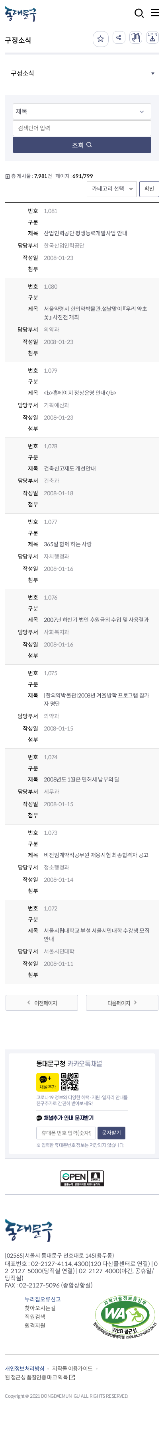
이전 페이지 (45, 1003)
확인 (149, 189)
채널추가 (47, 1087)
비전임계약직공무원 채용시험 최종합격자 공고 (96, 855)
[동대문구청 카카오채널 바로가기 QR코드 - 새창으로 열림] (70, 1082)
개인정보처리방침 (24, 1368)
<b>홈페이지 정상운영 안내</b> (80, 393)
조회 (78, 145)
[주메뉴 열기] (155, 12)
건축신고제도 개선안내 (70, 468)
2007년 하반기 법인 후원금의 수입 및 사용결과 (96, 619)
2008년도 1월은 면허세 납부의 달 (81, 779)
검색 (137, 19)
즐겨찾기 (101, 39)
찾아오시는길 (40, 1308)
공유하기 (119, 37)
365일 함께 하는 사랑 (68, 544)
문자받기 (111, 1132)
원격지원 (35, 1325)
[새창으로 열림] (135, 37)
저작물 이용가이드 (72, 1368)
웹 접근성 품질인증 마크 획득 (36, 1377)
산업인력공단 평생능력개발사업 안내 (85, 233)
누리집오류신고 (43, 1299)
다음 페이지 (118, 1003)
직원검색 (35, 1317)
